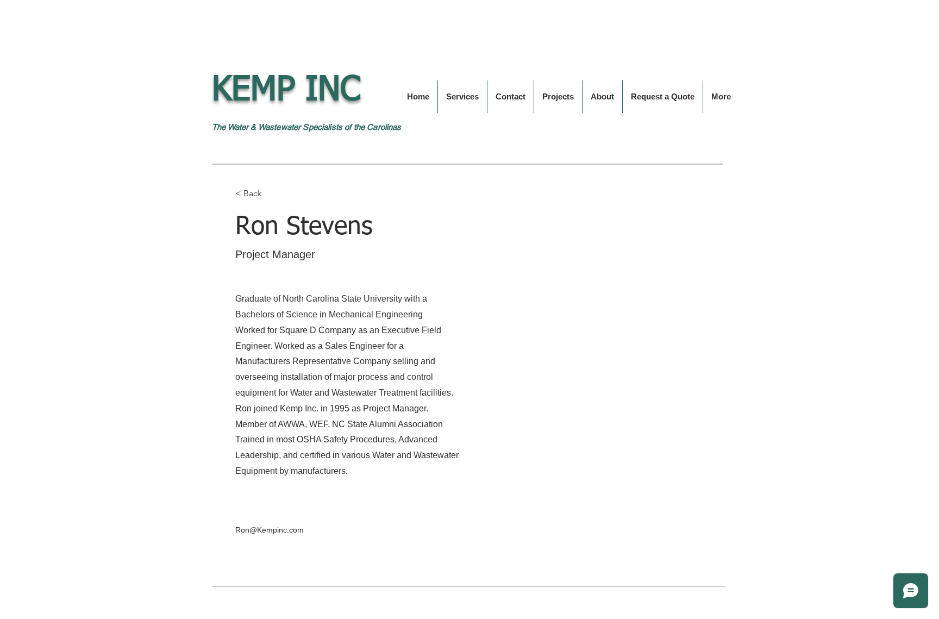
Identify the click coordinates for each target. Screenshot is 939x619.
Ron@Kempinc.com (269, 530)
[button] (256, 193)
